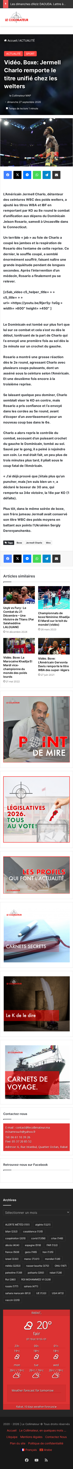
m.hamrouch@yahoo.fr (20, 1132)
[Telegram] (47, 175)
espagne (33, 1245)
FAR (52, 1245)
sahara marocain (18, 1293)
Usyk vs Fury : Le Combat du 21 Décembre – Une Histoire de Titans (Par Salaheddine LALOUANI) (18, 617)
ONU (61, 1265)
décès (12, 1245)
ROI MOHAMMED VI (36, 1279)
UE (41, 1293)
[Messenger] (27, 175)
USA (58, 1293)
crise (57, 1238)
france (12, 1252)
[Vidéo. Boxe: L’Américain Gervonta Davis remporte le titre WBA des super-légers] (54, 646)
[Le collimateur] (16, 17)
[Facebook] (8, 175)
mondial (52, 1258)
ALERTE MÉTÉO (17, 1224)
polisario (36, 1272)
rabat (56, 1272)
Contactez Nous (56, 1437)
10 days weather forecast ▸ (36, 1406)
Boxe (19, 542)
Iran (48, 1252)
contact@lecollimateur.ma (33, 1127)
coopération (15, 1238)
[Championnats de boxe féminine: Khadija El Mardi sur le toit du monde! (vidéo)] (54, 597)
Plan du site (17, 1443)
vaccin (12, 1300)
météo (12, 1265)
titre (48, 542)
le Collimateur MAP (20, 95)
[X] (17, 175)
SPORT (30, 53)
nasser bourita (37, 1265)
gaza (31, 1252)
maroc (31, 1258)
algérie (42, 1224)
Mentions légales (31, 1437)
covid (38, 1238)
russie (11, 1286)
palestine (13, 1272)
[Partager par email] (56, 175)
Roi (10, 1279)
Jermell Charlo (34, 542)
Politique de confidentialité (45, 1443)
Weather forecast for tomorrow (33, 1390)
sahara (31, 1286)
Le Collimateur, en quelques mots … (42, 1430)
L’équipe (11, 1437)
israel (11, 1258)
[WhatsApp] (37, 175)
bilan (11, 1231)
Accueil (12, 40)
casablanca (33, 1231)
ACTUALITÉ (27, 40)
